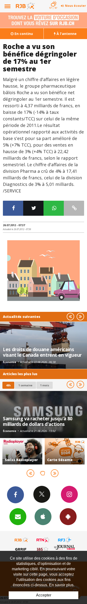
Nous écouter (75, 6)
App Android (68, 516)
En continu (23, 33)
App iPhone (43, 516)
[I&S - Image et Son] (43, 549)
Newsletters (17, 516)
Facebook (15, 494)
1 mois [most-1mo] (44, 385)
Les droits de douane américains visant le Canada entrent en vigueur (42, 352)
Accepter (43, 595)
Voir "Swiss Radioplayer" (22, 451)
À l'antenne (66, 33)
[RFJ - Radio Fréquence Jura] (64, 540)
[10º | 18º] (53, 0)
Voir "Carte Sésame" (65, 451)
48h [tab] (8, 385)
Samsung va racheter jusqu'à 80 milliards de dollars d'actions (37, 421)
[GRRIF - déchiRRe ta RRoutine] (21, 549)
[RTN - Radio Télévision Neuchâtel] (43, 540)
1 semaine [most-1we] (25, 385)
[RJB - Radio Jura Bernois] (21, 540)
